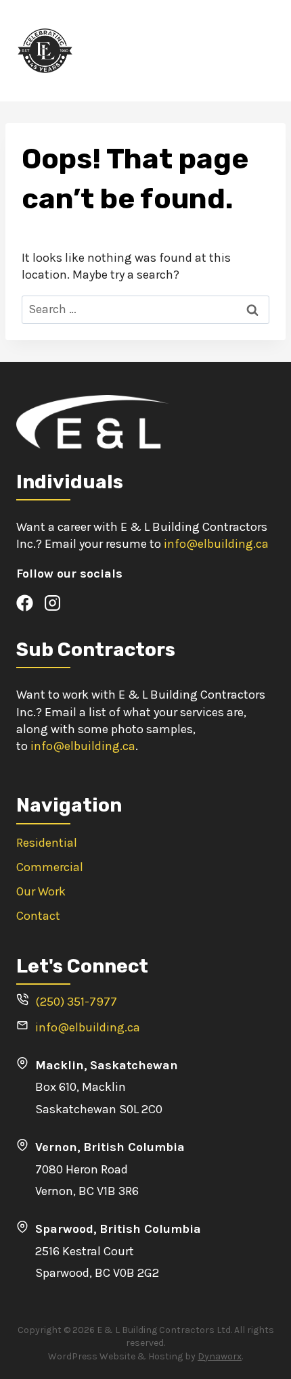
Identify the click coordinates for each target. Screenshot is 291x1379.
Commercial (49, 867)
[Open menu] (185, 50)
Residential (46, 842)
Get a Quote (239, 50)
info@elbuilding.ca (216, 543)
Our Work (41, 891)
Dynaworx (220, 1356)
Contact (38, 915)
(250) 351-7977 (76, 1001)
